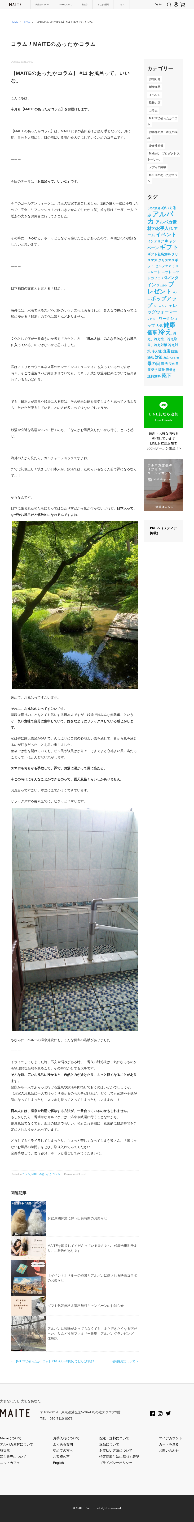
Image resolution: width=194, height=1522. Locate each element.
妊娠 (174, 351)
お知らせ (154, 79)
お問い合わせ (169, 1450)
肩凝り (152, 370)
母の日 (153, 363)
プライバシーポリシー (115, 1463)
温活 (164, 364)
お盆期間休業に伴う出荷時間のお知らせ (77, 1218)
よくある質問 (103, 4)
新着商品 (154, 87)
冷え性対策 (156, 145)
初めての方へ (63, 1450)
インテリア (155, 241)
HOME (14, 22)
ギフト (169, 247)
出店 (166, 351)
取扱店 (85, 4)
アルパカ (160, 217)
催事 (152, 332)
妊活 (150, 357)
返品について (109, 1444)
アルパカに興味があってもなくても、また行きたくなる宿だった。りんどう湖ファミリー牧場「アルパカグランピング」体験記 (92, 1333)
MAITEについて (65, 4)
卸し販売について (13, 1456)
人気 (159, 326)
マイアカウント (170, 1438)
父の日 (174, 364)
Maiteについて (11, 1438)
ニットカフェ (10, 1463)
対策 (159, 357)
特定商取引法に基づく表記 (119, 1456)
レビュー (152, 318)
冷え (165, 332)
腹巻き (171, 370)
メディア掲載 (157, 167)
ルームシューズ (163, 306)
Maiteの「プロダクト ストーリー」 (163, 156)
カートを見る (169, 1444)
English (158, 4)
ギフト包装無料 (159, 254)
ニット (167, 272)
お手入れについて (66, 1438)
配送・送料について (114, 1438)
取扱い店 (154, 102)
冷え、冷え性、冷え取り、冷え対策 (162, 339)
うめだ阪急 (153, 208)
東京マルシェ (171, 357)
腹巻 (161, 370)
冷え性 (157, 351)
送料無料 (154, 376)
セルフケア (163, 266)
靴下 (167, 375)
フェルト (162, 285)
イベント (154, 95)
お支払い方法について (115, 1450)
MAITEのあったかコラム (64, 44)
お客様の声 (61, 1456)
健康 (169, 325)
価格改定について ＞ (125, 1361)
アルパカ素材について (16, 1444)
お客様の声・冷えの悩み (162, 135)
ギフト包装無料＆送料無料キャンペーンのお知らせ (86, 1306)
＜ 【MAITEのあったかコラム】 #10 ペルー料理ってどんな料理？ (53, 1361)
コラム (121, 4)
